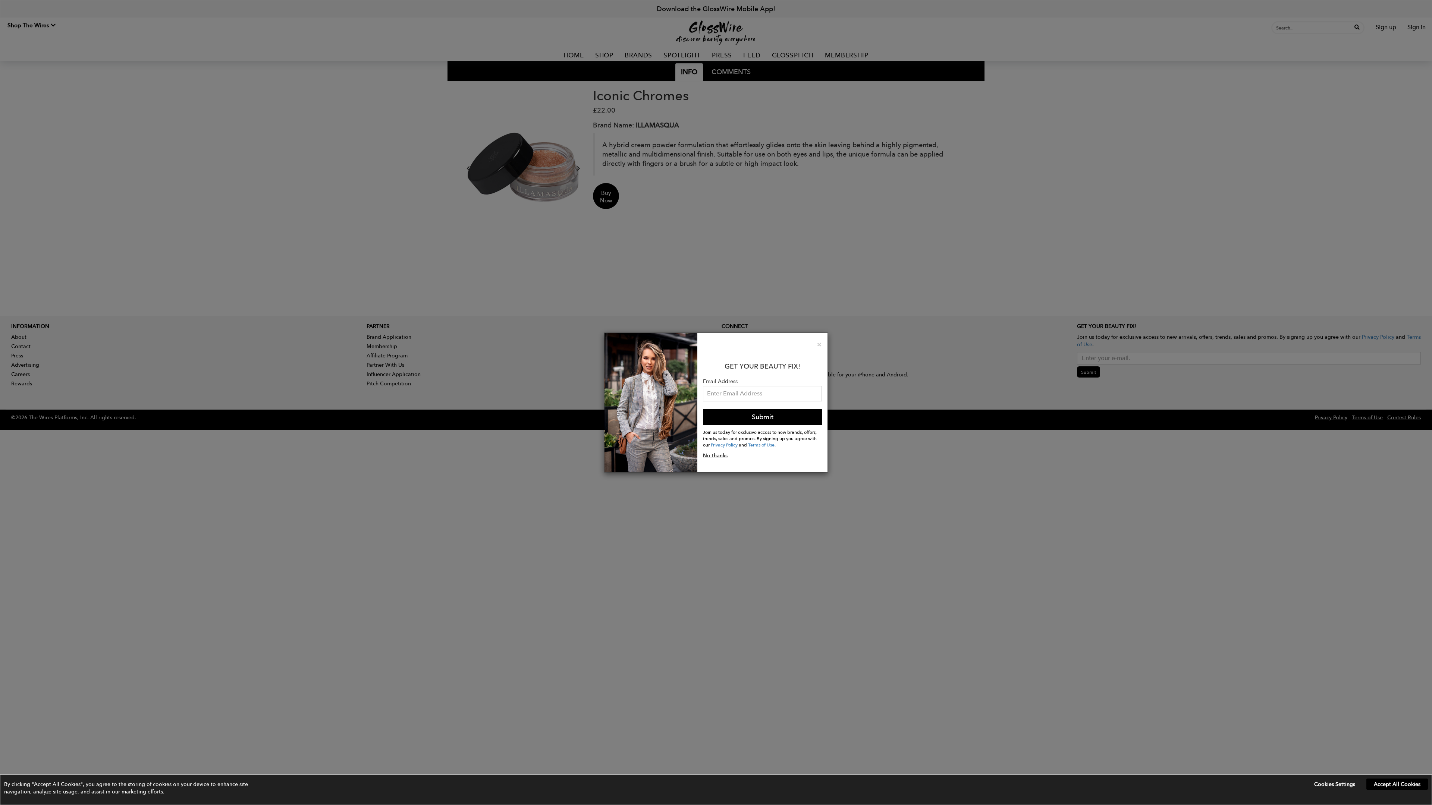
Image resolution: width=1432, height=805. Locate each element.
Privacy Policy (724, 445)
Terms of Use (761, 445)
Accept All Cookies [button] (1397, 784)
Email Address (720, 381)
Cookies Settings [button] (1334, 784)
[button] (716, 789)
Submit (762, 417)
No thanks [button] (715, 455)
